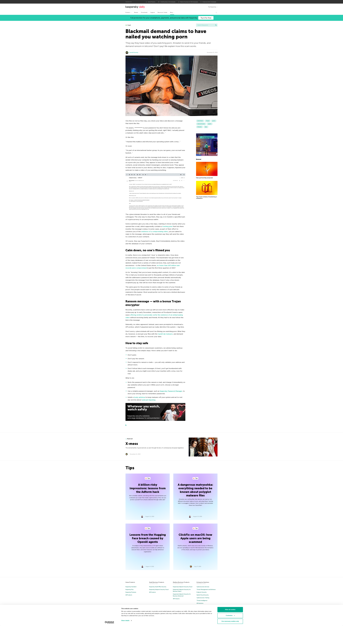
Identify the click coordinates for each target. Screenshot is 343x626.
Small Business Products (156, 582)
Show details (125, 620)
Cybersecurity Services (203, 586)
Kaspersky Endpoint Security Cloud (158, 589)
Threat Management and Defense (206, 589)
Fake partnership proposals (204, 178)
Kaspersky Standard (130, 586)
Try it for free (206, 18)
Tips (148, 478)
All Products (128, 595)
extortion (200, 121)
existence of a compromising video (154, 231)
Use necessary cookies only (230, 621)
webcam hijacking (148, 400)
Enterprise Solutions (203, 582)
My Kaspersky (212, 7)
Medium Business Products (181, 582)
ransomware (201, 124)
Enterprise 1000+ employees (209, 2)
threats (199, 127)
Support (152, 12)
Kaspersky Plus (129, 589)
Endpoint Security (202, 592)
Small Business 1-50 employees (167, 2)
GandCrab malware (165, 334)
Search (216, 25)
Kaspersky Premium (130, 592)
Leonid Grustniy (133, 52)
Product (127, 12)
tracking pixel (167, 226)
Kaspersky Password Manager (171, 391)
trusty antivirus (139, 397)
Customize (229, 615)
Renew (136, 12)
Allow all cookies (230, 609)
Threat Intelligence (202, 600)
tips (206, 127)
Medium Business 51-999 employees (189, 2)
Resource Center (162, 12)
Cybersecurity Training (203, 597)
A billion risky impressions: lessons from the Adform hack (148, 488)
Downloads (144, 12)
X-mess (131, 443)
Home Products (151, 2)
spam (209, 124)
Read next (130, 438)
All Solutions (200, 603)
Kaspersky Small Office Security (157, 586)
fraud (129, 25)
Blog (171, 12)
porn (213, 121)
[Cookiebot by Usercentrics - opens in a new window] (109, 622)
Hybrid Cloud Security (203, 595)
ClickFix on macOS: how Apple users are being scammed (195, 538)
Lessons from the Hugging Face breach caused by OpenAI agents (148, 538)
